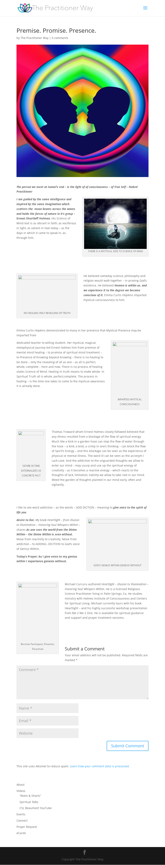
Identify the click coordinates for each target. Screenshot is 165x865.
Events (20, 814)
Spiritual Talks (29, 802)
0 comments (60, 38)
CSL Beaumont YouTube (36, 808)
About (20, 784)
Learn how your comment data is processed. (100, 766)
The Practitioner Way (34, 38)
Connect (22, 820)
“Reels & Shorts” (30, 796)
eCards (21, 833)
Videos (20, 791)
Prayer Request (26, 827)
